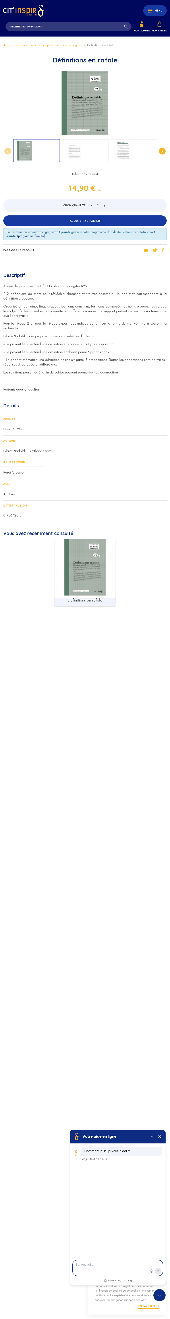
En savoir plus (148, 1306)
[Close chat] (159, 1295)
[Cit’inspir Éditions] (23, 11)
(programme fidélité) (31, 236)
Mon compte (142, 30)
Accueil (8, 45)
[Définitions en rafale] (84, 568)
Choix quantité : (75, 205)
